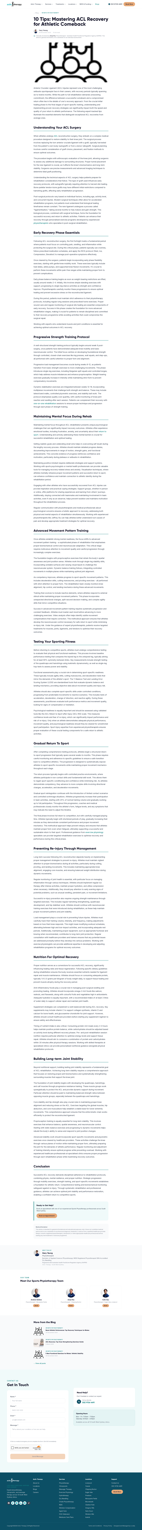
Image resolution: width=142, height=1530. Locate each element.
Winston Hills (89, 1514)
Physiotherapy (64, 1483)
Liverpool (88, 1483)
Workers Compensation (67, 1508)
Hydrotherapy (64, 1495)
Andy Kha (53, 36)
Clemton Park (89, 1505)
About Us (36, 1483)
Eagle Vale (89, 1492)
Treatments (60, 4)
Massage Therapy (65, 1489)
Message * (14, 1425)
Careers (36, 1492)
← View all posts (40, 1363)
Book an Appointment (47, 1216)
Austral (87, 1517)
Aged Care (63, 1511)
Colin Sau (105, 1300)
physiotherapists (41, 223)
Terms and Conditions (95, 1526)
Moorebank (89, 1502)
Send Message (37, 1456)
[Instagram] (17, 1503)
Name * (13, 1396)
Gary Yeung (43, 30)
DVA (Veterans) (64, 1514)
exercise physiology (94, 832)
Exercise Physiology (66, 1492)
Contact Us (115, 1483)
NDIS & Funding (85, 4)
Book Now (129, 4)
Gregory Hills (89, 1508)
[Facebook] (9, 1503)
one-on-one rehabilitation (45, 403)
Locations (71, 4)
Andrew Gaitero (36, 1300)
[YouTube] (25, 1503)
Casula (87, 1486)
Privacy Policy (108, 1526)
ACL (56, 136)
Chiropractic (63, 1486)
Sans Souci (89, 1511)
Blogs (97, 4)
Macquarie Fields (91, 1498)
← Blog (36, 13)
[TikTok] (29, 1503)
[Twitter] (13, 1503)
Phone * (13, 1406)
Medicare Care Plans (66, 1517)
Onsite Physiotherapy (66, 1502)
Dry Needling (63, 1498)
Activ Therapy (36, 4)
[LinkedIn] (21, 1503)
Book (36, 1305)
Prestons (88, 1495)
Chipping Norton (91, 1489)
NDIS (60, 1505)
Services (48, 4)
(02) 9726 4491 (116, 4)
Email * (12, 1416)
